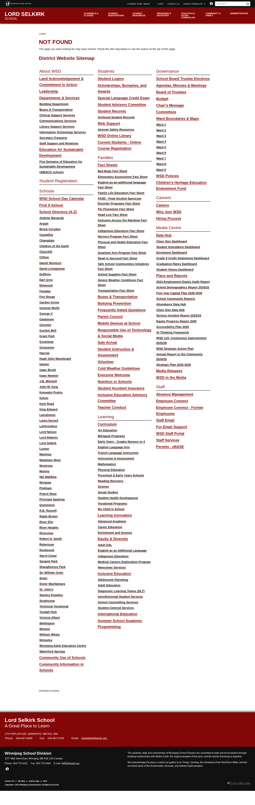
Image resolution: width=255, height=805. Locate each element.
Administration (239, 13)
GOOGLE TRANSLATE (193, 4)
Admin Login (34, 781)
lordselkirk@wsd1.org (94, 738)
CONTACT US (173, 4)
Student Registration (116, 14)
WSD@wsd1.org (70, 763)
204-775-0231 (20, 763)
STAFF (160, 4)
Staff (45, 781)
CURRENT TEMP (138, 4)
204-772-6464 (43, 763)
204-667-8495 (24, 738)
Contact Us (9, 781)
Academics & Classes (91, 14)
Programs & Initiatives (164, 14)
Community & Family (213, 14)
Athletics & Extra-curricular (188, 15)
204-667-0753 (56, 738)
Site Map (21, 781)
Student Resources (139, 14)
